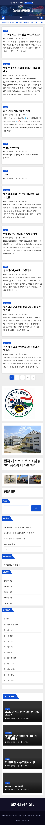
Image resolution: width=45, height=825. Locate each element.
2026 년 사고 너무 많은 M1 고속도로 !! (21, 34)
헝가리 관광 (6, 64)
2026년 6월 (8, 592)
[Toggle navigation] (21, 18)
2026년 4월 (8, 603)
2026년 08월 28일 (11, 38)
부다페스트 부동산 (11, 624)
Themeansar (38, 815)
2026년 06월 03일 (11, 314)
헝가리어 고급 (7, 303)
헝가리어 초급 (9, 680)
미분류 (5, 30)
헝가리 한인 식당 (10, 658)
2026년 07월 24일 (11, 178)
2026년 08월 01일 (11, 115)
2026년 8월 (8, 581)
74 (28, 377)
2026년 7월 (8, 586)
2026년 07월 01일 (11, 201)
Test (5, 174)
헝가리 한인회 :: (22, 11)
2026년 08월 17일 (11, 75)
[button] (38, 18)
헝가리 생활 (8, 636)
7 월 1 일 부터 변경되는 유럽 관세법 (20, 233)
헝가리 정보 (8, 652)
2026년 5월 (8, 598)
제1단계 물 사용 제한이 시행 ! (17, 111)
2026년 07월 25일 (11, 151)
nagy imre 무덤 (11, 147)
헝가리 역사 (8, 641)
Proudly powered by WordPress (12, 815)
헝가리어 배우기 (10, 669)
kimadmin (24, 38)
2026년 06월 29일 (11, 238)
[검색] (36, 508)
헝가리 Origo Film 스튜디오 (17, 270)
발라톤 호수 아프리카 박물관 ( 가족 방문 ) (19, 533)
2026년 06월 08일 (11, 274)
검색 (5, 501)
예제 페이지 (25, 820)
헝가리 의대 (8, 647)
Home (18, 820)
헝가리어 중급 (9, 675)
